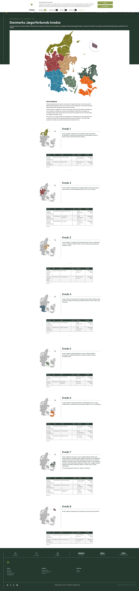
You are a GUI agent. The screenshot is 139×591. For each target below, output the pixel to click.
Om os (97, 12)
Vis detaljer (81, 10)
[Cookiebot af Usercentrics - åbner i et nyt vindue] (32, 10)
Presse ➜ (78, 570)
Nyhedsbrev (58, 555)
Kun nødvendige (105, 6)
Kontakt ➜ (78, 571)
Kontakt (101, 12)
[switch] (56, 10)
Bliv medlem (15, 555)
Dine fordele (36, 555)
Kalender (105, 12)
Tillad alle (105, 2)
